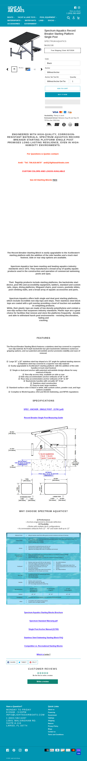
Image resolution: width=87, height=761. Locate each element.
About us (51, 709)
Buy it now (62, 94)
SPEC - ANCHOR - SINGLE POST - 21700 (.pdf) (43, 409)
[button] (62, 101)
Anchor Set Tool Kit (52, 77)
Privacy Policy (53, 726)
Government (52, 715)
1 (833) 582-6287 (73, 13)
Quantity (73, 77)
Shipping (51, 720)
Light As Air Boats (15, 758)
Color (47, 59)
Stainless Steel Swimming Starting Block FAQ (43, 638)
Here (55, 180)
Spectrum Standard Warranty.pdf (43, 621)
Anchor (47, 68)
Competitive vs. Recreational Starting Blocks (43, 646)
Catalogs (51, 718)
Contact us (52, 732)
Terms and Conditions (56, 734)
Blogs (50, 729)
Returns (50, 723)
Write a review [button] (43, 682)
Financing (51, 712)
